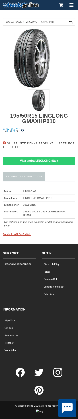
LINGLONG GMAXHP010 (37, 198)
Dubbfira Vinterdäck (54, 286)
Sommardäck (51, 279)
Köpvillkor (10, 320)
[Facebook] (20, 376)
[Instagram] (58, 376)
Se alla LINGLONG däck (17, 234)
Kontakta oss (12, 335)
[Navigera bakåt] (71, 22)
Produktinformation (23, 176)
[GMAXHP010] (39, 58)
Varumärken (11, 350)
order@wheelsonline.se (18, 263)
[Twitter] (39, 376)
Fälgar (47, 271)
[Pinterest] (39, 393)
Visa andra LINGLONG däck (39, 160)
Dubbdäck (49, 294)
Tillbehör (9, 343)
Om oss (9, 328)
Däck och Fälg (51, 264)
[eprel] (22, 130)
